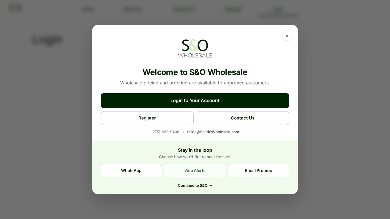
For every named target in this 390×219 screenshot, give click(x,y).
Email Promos (258, 170)
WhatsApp (131, 170)
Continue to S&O (195, 185)
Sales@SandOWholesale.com (213, 131)
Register (147, 118)
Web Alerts (195, 170)
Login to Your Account (195, 100)
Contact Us (242, 118)
